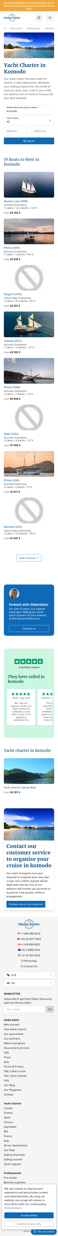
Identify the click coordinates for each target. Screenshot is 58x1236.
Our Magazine (12, 1090)
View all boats (27, 558)
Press (7, 1057)
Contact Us (30, 966)
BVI (6, 1131)
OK (50, 1009)
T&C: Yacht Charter (15, 1076)
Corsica (8, 1122)
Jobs (6, 1062)
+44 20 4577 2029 (30, 939)
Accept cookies (29, 1215)
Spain (7, 1117)
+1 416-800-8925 (30, 944)
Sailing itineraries (14, 1154)
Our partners (12, 1038)
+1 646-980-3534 (30, 933)
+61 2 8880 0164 (30, 950)
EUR (13, 975)
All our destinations (16, 1145)
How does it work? (15, 1029)
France (8, 1136)
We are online (46, 1231)
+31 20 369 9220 (30, 955)
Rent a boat (16, 28)
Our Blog (9, 1085)
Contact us (29, 628)
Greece (8, 1113)
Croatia (8, 1108)
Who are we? (11, 1024)
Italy (6, 1140)
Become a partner (15, 1182)
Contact (8, 1094)
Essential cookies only (29, 1223)
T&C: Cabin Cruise (14, 1071)
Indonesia (49, 28)
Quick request (12, 1164)
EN (13, 983)
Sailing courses (13, 1159)
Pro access (10, 1177)
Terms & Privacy (13, 1066)
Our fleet (9, 1150)
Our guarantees (13, 1034)
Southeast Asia (33, 28)
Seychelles (10, 1127)
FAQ (6, 1052)
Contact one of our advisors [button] (26, 904)
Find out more (13, 1208)
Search (30, 141)
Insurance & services (16, 1048)
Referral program (14, 1043)
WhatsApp (30, 961)
